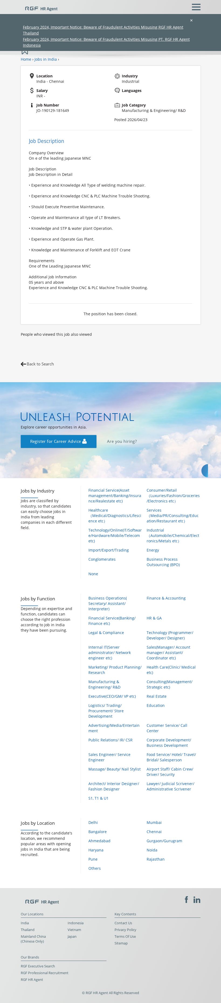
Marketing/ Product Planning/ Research (114, 670)
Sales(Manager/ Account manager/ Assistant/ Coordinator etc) (168, 652)
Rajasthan (156, 859)
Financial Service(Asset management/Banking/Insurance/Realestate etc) (114, 496)
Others (94, 868)
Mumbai (154, 822)
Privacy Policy (125, 929)
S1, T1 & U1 (98, 798)
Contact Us (123, 923)
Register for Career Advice (56, 441)
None (93, 573)
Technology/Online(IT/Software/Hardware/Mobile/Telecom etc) (115, 535)
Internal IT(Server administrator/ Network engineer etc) (109, 652)
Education (156, 705)
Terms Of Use (125, 936)
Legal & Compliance (106, 632)
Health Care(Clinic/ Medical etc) (171, 670)
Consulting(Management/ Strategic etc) (169, 684)
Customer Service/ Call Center (167, 728)
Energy (153, 550)
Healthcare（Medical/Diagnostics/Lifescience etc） (114, 515)
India (25, 923)
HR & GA (154, 618)
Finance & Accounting (166, 598)
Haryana (95, 850)
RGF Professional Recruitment (44, 973)
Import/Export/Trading (108, 550)
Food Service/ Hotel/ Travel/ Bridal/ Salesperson (171, 757)
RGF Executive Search (38, 966)
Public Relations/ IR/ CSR (110, 739)
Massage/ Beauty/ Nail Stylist (114, 769)
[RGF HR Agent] (39, 6)
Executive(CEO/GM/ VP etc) (112, 696)
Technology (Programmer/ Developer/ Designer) (170, 635)
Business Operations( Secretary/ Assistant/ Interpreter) (107, 603)
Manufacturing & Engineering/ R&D (104, 684)
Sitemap (121, 943)
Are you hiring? (122, 441)
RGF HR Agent (32, 979)
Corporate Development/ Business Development (169, 742)
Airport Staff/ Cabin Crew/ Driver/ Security (170, 771)
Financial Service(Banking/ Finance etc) (112, 620)
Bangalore (97, 831)
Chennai (154, 831)
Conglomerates (102, 559)
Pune (93, 859)
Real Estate (157, 696)
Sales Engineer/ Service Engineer (109, 757)
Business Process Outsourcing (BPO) (163, 562)
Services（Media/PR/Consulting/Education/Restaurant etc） (173, 515)
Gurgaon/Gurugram (164, 840)
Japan (72, 936)
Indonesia (76, 923)
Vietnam (74, 929)
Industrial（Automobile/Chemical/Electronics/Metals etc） (173, 535)
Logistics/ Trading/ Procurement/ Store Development (106, 711)
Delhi (93, 822)
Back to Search (40, 364)
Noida (152, 850)
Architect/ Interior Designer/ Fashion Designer (113, 786)
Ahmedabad (99, 840)
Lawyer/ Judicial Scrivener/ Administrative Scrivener (170, 786)
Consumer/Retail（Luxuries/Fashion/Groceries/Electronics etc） (173, 496)
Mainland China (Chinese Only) (33, 939)
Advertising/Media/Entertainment (114, 728)
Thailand (27, 929)
